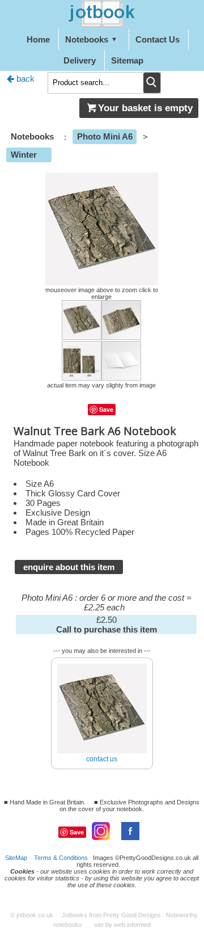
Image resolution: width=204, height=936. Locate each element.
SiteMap (16, 857)
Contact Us (157, 39)
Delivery (79, 60)
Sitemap (127, 60)
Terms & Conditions (61, 857)
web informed (132, 924)
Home (38, 39)
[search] (151, 83)
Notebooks (86, 39)
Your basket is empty (145, 108)
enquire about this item (68, 567)
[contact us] (102, 659)
